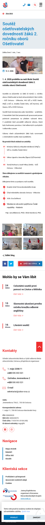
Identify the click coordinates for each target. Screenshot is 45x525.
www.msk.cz (26, 498)
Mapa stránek (11, 449)
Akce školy (9, 13)
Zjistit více (26, 511)
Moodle (8, 458)
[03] (12, 244)
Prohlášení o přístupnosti (15, 476)
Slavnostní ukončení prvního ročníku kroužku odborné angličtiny (28, 307)
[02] (33, 230)
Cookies (9, 483)
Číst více (17, 294)
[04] (33, 244)
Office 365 (10, 455)
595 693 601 (15, 373)
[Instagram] (11, 429)
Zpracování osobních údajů (16, 480)
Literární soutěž (21, 325)
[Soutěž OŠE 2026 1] (22, 65)
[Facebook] (5, 429)
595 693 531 (15, 382)
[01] (12, 230)
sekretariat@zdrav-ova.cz (18, 391)
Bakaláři (9, 452)
